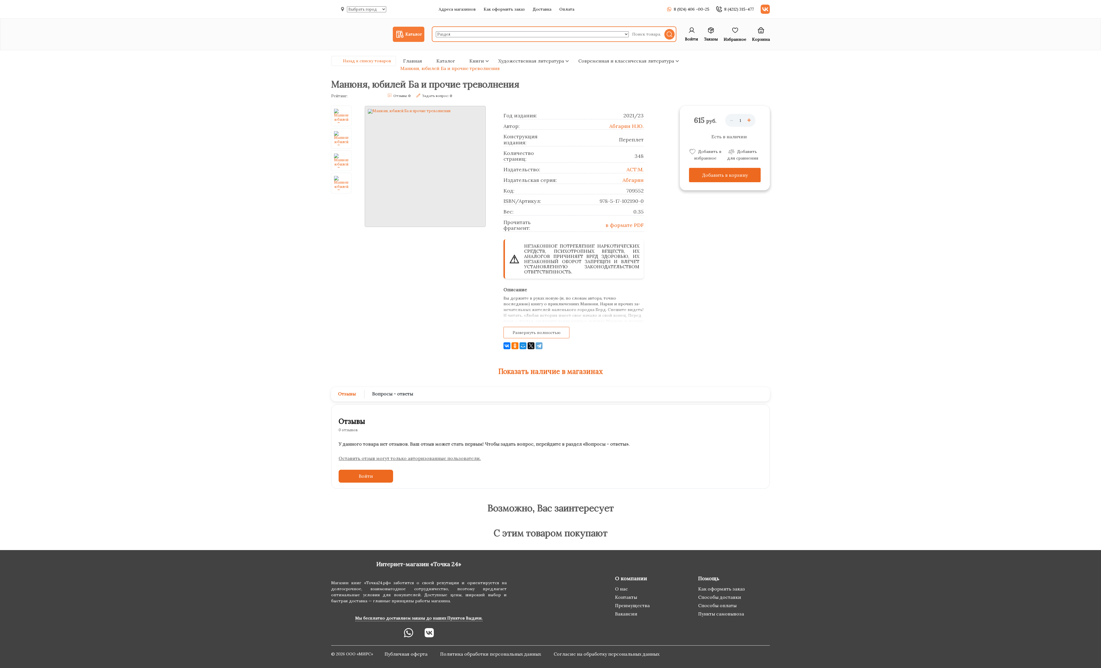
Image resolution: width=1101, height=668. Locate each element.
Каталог (445, 61)
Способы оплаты (717, 605)
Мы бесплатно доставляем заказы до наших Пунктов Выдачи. (419, 618)
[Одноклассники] (515, 345)
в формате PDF (625, 225)
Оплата (566, 9)
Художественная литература (531, 61)
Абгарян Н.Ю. (626, 126)
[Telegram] (539, 345)
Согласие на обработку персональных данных (606, 654)
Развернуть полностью (537, 332)
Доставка (542, 9)
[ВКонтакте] (506, 345)
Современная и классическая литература (626, 61)
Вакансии (626, 614)
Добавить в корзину (725, 175)
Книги (476, 61)
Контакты (626, 597)
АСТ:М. (635, 169)
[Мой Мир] (523, 345)
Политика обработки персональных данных (491, 654)
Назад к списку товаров (367, 60)
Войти (366, 476)
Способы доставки (719, 597)
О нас (621, 589)
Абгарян (633, 180)
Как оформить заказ (504, 9)
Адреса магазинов (457, 9)
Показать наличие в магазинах (550, 371)
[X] (531, 345)
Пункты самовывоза (721, 614)
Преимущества (632, 605)
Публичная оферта (406, 654)
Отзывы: (402, 96)
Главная (412, 61)
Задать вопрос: (437, 96)
